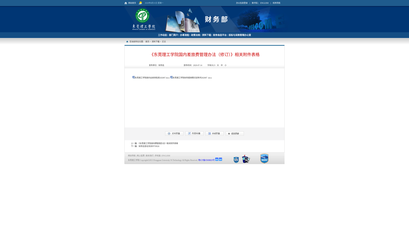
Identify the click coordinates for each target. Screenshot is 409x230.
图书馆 (255, 3)
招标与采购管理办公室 (240, 35)
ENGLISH (264, 3)
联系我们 (150, 156)
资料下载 (206, 35)
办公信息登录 (242, 3)
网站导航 (132, 156)
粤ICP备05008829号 (206, 160)
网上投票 (141, 156)
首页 (147, 42)
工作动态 (162, 35)
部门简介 (173, 35)
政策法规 (195, 35)
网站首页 (132, 3)
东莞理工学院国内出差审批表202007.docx (152, 78)
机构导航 (276, 3)
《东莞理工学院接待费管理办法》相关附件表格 (158, 143)
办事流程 (184, 35)
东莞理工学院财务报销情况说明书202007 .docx (192, 78)
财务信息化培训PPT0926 (149, 146)
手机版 (158, 156)
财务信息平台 (220, 35)
